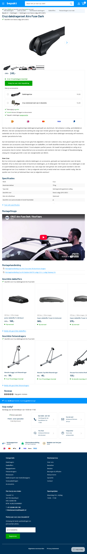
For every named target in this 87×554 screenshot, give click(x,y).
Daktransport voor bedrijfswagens (18, 478)
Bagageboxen (10, 468)
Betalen (50, 468)
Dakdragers (13, 13)
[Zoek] (71, 3)
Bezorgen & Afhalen (54, 472)
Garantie (50, 478)
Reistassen (9, 475)
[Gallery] (43, 47)
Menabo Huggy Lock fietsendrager (15, 372)
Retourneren (51, 475)
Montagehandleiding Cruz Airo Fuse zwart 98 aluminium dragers (25, 268)
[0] (83, 3)
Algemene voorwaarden (36, 548)
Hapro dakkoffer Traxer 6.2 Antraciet (49, 318)
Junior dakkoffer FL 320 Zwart (14, 318)
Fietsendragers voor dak (66, 10)
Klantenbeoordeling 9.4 (11, 9)
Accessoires (10, 484)
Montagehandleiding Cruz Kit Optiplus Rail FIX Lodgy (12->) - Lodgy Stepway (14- (30, 272)
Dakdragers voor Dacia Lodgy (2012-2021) (33, 13)
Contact (50, 481)
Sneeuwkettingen (12, 481)
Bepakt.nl (5, 13)
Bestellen (50, 465)
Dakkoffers (51, 10)
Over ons (50, 462)
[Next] (67, 43)
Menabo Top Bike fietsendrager (47, 372)
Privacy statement (53, 548)
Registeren (13, 536)
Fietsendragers (11, 472)
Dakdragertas (27, 94)
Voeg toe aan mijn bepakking (18, 83)
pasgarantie (24, 115)
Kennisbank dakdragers (37, 10)
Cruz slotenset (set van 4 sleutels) (34, 103)
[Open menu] (3, 3)
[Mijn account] (79, 3)
